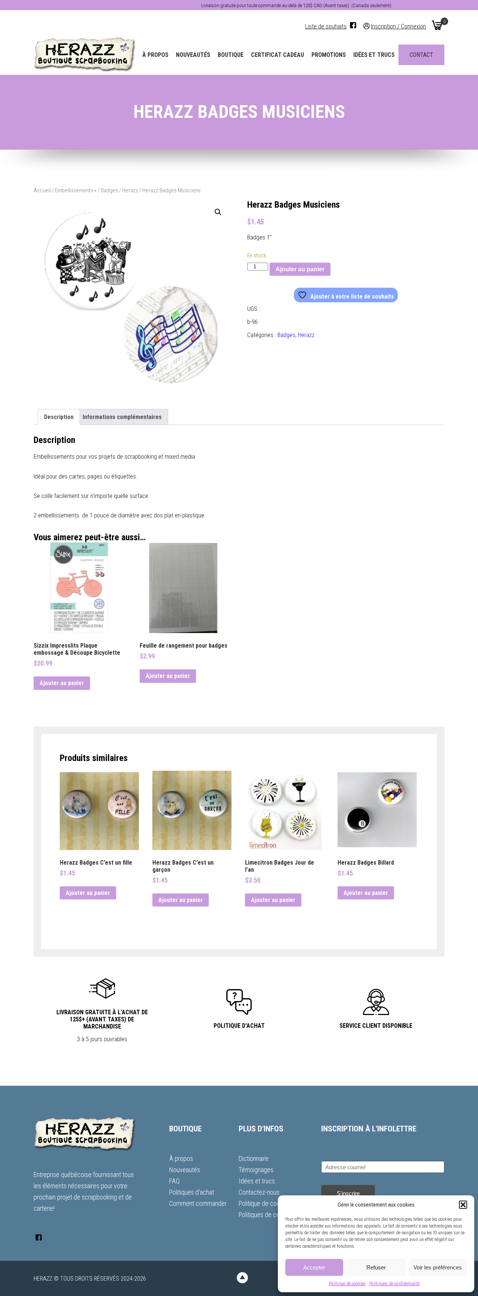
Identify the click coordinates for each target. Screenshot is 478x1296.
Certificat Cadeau (277, 54)
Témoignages (256, 1170)
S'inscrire (348, 1193)
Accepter (314, 1267)
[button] (463, 1204)
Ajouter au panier (300, 269)
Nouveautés (193, 54)
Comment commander (198, 1203)
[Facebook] (353, 25)
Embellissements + (76, 190)
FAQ (174, 1181)
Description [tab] (59, 417)
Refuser (376, 1267)
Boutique (230, 54)
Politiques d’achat (191, 1192)
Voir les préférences (437, 1267)
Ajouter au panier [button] (62, 683)
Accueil (42, 190)
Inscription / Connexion (398, 26)
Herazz (130, 190)
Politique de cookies (347, 1283)
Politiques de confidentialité (394, 1283)
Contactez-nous (259, 1192)
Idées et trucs (374, 54)
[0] (437, 25)
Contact (421, 54)
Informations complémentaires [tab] (122, 417)
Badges (109, 190)
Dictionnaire (254, 1158)
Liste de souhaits (326, 26)
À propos (155, 54)
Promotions (328, 54)
